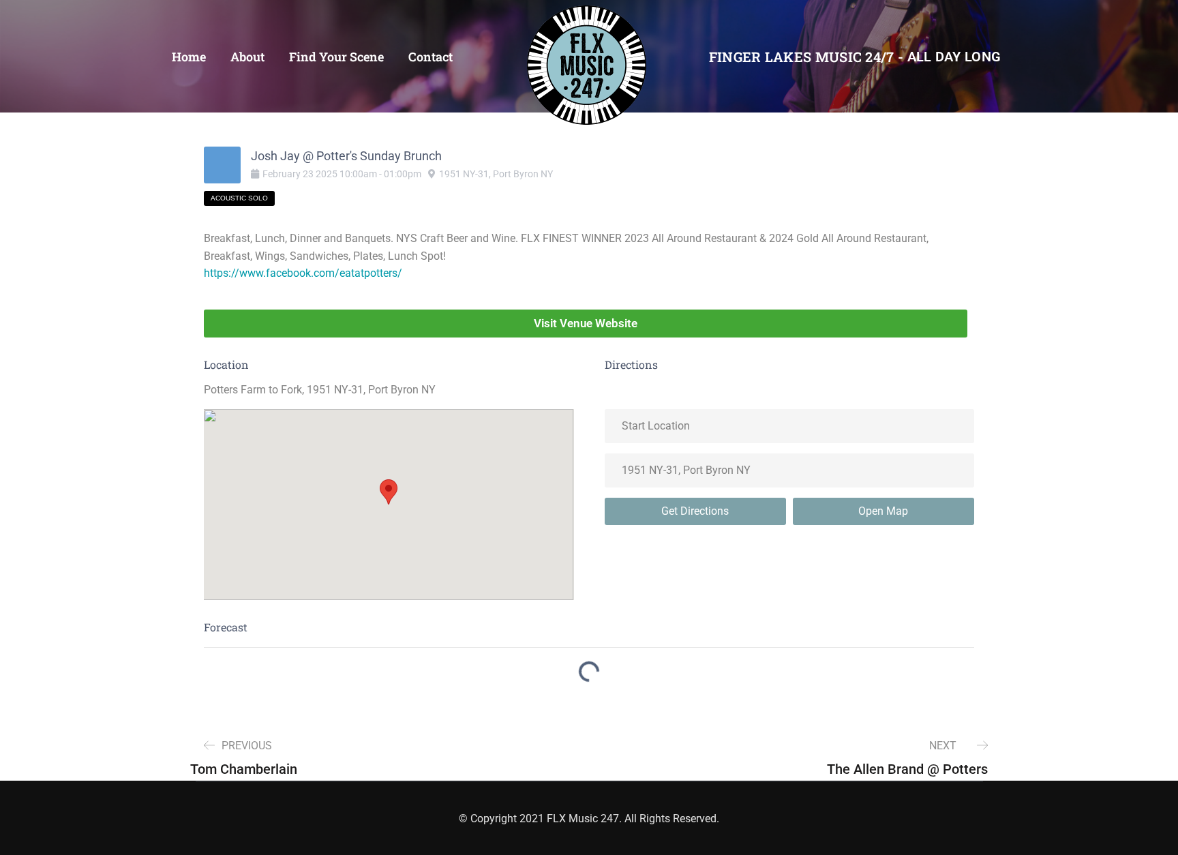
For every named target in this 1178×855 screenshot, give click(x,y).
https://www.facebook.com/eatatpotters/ (303, 273)
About (247, 56)
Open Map (883, 511)
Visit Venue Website (585, 323)
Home (189, 56)
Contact (430, 56)
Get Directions (695, 511)
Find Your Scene (336, 56)
